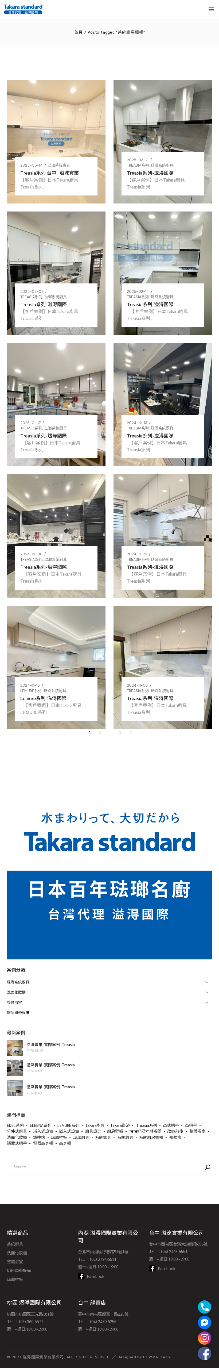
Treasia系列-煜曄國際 (43, 435)
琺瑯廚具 (81, 1137)
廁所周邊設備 (19, 1270)
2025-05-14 (31, 165)
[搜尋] (208, 1168)
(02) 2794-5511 (103, 1259)
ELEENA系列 (41, 1125)
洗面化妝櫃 (17, 1137)
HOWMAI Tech (156, 1356)
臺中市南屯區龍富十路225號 (103, 1313)
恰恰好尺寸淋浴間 (145, 1130)
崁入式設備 (43, 1130)
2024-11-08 (137, 685)
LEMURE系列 (31, 690)
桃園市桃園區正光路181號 (30, 1313)
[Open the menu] (211, 9)
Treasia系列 (146, 1125)
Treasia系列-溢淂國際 (150, 173)
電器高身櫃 (43, 1143)
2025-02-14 (138, 291)
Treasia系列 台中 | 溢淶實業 (49, 173)
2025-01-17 (30, 422)
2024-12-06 (31, 554)
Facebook (95, 1276)
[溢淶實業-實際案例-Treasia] (15, 1048)
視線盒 (175, 1137)
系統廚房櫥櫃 (151, 1137)
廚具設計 (93, 1130)
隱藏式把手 (17, 1143)
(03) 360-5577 (31, 1321)
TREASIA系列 (138, 165)
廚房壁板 (115, 1130)
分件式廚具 (17, 1130)
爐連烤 (39, 1137)
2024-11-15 (30, 685)
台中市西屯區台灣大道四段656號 (178, 1243)
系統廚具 (125, 1137)
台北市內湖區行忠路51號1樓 (103, 1251)
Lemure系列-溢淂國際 (43, 698)
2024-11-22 (137, 554)
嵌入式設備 (69, 1130)
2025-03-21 (137, 159)
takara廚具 (95, 1125)
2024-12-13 (137, 422)
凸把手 (191, 1125)
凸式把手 (171, 1125)
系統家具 (103, 1137)
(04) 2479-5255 (103, 1321)
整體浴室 (197, 1130)
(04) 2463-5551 (174, 1251)
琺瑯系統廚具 (59, 165)
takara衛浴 (120, 1125)
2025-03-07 (31, 291)
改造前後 (175, 1130)
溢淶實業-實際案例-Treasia (50, 1044)
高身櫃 (65, 1143)
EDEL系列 (15, 1125)
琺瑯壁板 (59, 1137)
